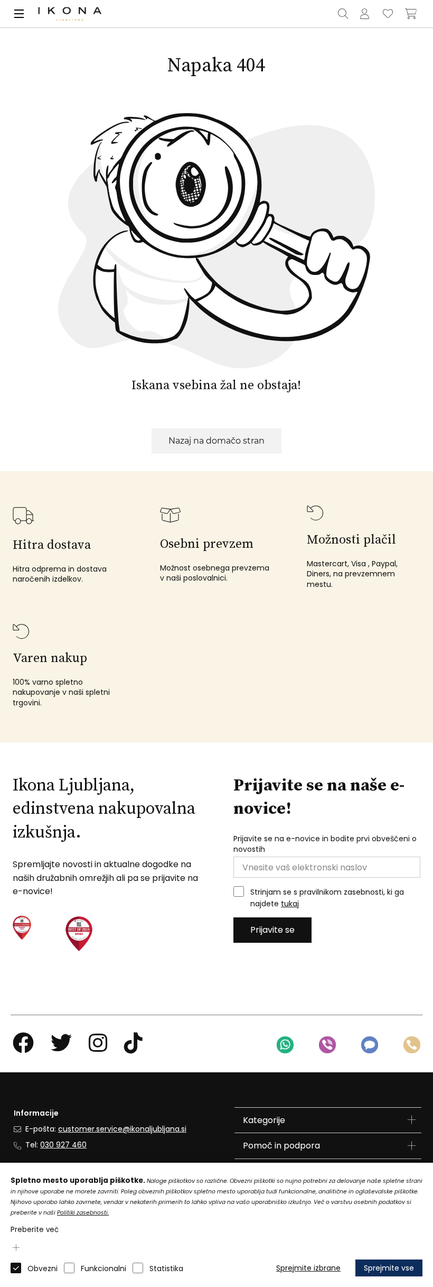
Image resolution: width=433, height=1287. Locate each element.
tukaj (290, 903)
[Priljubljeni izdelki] (387, 13)
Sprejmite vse (389, 1268)
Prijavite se (272, 930)
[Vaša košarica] (410, 13)
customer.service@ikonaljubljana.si (122, 1129)
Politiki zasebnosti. (83, 1213)
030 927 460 (63, 1144)
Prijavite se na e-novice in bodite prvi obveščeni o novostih (325, 844)
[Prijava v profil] (364, 13)
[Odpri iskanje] (343, 14)
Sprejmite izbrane (308, 1268)
